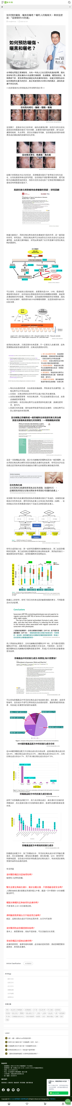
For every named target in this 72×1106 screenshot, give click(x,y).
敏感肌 (38, 1016)
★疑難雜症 (28, 963)
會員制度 (4, 1082)
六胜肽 (38, 1013)
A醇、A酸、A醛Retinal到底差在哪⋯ (19, 1038)
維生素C (50, 1013)
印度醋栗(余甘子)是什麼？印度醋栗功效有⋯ (22, 1046)
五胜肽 (44, 1013)
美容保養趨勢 (30, 1016)
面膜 (57, 1016)
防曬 (7, 1020)
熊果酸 (8, 1013)
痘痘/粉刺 (15, 1013)
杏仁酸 (35, 1010)
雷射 (61, 1016)
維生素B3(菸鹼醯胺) (16, 1010)
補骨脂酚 (62, 1013)
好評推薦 (11, 993)
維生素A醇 (42, 1010)
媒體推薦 (11, 990)
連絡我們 (16, 1082)
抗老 (43, 1016)
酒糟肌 (22, 1013)
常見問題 (22, 1082)
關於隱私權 (29, 1082)
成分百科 (11, 986)
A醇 (56, 1013)
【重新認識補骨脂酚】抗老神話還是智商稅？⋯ (23, 1053)
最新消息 (11, 979)
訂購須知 (10, 1082)
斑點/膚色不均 (30, 1013)
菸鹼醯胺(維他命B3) (18, 1016)
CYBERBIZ (52, 1099)
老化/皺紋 (50, 1010)
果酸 (7, 1010)
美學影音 (11, 997)
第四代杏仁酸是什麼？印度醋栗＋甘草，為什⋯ (23, 1042)
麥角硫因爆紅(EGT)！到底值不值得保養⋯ (21, 1050)
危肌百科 (11, 982)
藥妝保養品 (50, 1016)
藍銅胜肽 (57, 1010)
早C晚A (8, 1016)
